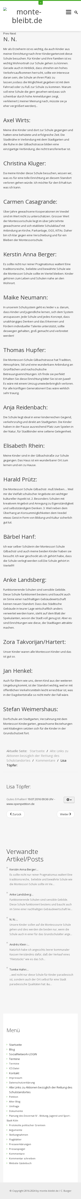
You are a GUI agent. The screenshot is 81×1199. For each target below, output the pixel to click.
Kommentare (17, 1153)
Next (13, 33)
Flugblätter (15, 1139)
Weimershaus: (30, 709)
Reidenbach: (25, 407)
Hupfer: (24, 350)
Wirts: (16, 120)
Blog (12, 1049)
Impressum (15, 1077)
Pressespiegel (17, 1148)
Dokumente (16, 1111)
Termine (14, 1059)
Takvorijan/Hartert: (34, 642)
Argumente (15, 1130)
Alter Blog (14, 1101)
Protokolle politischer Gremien (27, 1125)
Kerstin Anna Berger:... (24, 869)
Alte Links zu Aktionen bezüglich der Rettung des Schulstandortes (40, 1089)
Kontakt (14, 1073)
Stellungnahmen (18, 1134)
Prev (6, 33)
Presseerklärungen (20, 1144)
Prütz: (20, 479)
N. (10, 39)
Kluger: (24, 163)
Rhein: (24, 445)
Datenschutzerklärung (22, 1082)
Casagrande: (30, 201)
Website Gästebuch (20, 1163)
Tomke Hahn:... (19, 969)
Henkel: (18, 671)
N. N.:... (14, 919)
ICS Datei (14, 1068)
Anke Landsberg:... (21, 894)
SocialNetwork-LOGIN (23, 1054)
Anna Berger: (30, 254)
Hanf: (19, 536)
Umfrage (14, 1106)
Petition (13, 1096)
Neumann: (25, 297)
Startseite (15, 1045)
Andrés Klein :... (19, 944)
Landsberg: (24, 580)
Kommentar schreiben (22, 1158)
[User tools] (69, 800)
